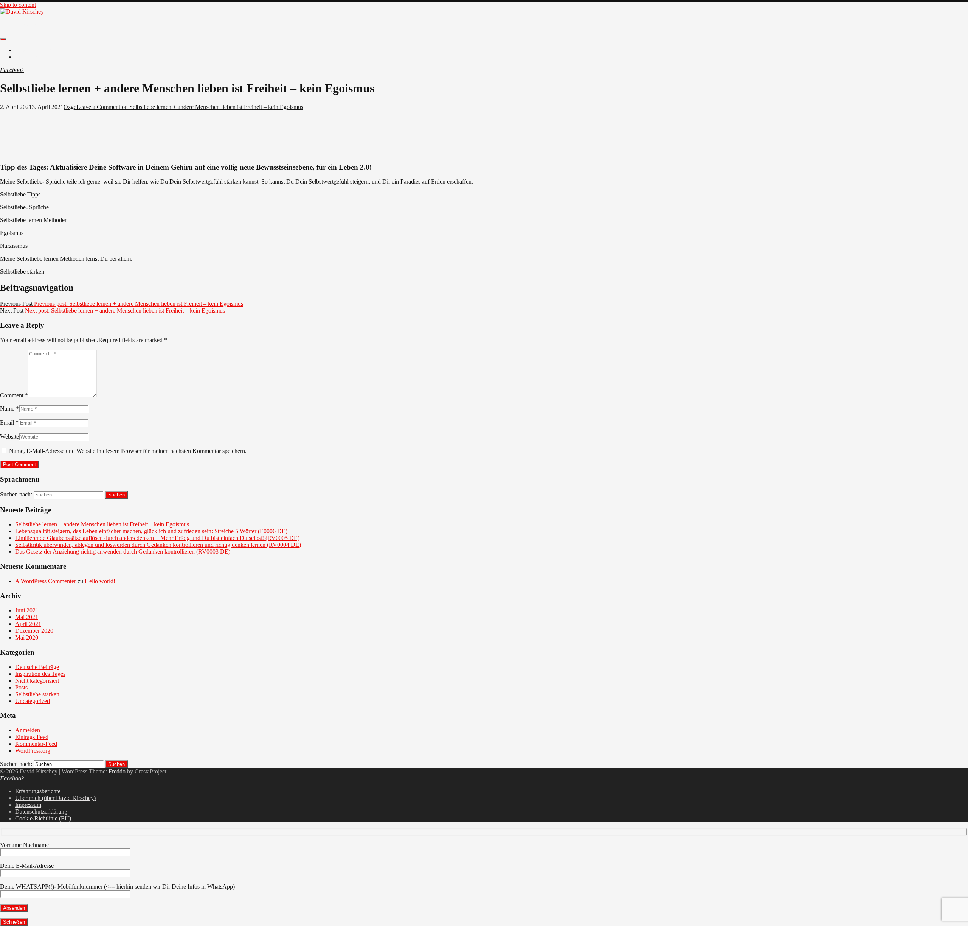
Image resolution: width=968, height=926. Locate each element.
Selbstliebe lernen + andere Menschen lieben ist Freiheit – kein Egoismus (102, 524)
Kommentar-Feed (36, 744)
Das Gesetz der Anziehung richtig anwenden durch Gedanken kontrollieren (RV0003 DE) (122, 551)
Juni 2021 (27, 610)
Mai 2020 (26, 637)
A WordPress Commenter (45, 581)
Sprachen (26, 57)
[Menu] (3, 39)
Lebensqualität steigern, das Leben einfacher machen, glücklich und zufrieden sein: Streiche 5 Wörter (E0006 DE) (151, 531)
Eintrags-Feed (31, 737)
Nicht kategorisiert (37, 680)
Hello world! (100, 581)
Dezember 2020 (34, 630)
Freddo (117, 771)
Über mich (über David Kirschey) (55, 798)
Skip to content (18, 5)
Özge (70, 107)
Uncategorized (32, 701)
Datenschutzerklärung (41, 811)
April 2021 (28, 624)
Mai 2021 (26, 617)
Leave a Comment (189, 107)
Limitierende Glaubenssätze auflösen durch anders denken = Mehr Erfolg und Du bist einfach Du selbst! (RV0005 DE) (157, 538)
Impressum (28, 804)
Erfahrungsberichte (37, 791)
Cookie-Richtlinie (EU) (43, 818)
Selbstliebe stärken (22, 271)
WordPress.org (32, 750)
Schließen (14, 922)
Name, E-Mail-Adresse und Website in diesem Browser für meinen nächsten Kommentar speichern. (128, 451)
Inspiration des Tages (40, 674)
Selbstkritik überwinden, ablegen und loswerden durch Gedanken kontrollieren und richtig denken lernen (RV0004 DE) (158, 545)
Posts (21, 687)
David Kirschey (19, 24)
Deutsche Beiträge (37, 50)
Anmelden (27, 730)
